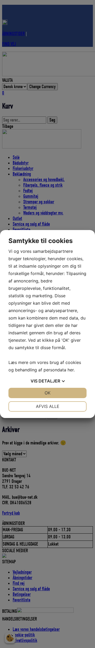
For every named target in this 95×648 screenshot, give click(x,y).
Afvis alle (47, 406)
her (71, 369)
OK (47, 392)
